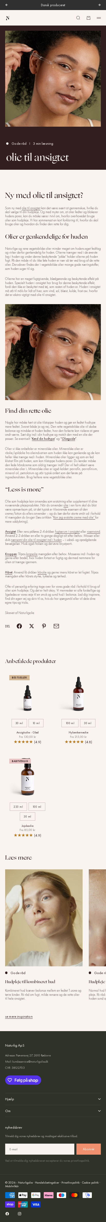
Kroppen (11, 554)
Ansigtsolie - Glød (27, 732)
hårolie (42, 572)
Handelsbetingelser (47, 1182)
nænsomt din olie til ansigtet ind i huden (36, 540)
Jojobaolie (27, 826)
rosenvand (93, 531)
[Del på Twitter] (32, 626)
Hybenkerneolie (78, 732)
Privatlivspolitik (70, 1182)
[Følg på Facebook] (7, 1214)
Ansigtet (10, 531)
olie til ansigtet (31, 208)
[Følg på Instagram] (19, 1214)
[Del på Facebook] (19, 626)
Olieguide (68, 438)
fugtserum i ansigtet (67, 531)
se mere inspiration (19, 1016)
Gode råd (19, 143)
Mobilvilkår (12, 1186)
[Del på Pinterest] (44, 626)
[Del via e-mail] (56, 626)
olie (66, 505)
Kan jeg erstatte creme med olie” (74, 517)
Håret (8, 572)
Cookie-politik (90, 1182)
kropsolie (32, 554)
